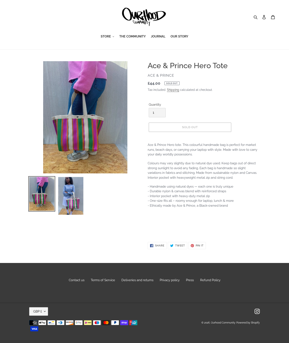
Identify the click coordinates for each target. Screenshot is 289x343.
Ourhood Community (223, 322)
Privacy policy (170, 280)
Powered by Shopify (248, 322)
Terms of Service (103, 280)
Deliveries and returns (137, 280)
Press (190, 280)
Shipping (173, 89)
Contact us (76, 280)
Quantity (155, 104)
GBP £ (37, 311)
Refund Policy (210, 280)
